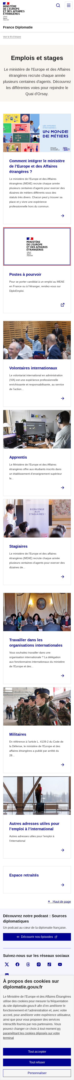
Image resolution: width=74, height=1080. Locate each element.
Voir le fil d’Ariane (12, 37)
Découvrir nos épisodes (37, 936)
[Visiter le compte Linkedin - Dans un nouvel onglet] (7, 975)
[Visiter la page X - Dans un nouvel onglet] (7, 964)
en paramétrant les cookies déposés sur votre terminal (32, 1033)
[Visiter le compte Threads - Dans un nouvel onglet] (28, 964)
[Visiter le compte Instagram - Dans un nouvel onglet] (39, 964)
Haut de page (61, 901)
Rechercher (58, 5)
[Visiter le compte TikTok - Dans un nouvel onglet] (49, 964)
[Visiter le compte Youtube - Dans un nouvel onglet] (60, 964)
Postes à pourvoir (25, 274)
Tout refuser (37, 1062)
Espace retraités (24, 875)
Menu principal (68, 5)
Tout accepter (37, 1051)
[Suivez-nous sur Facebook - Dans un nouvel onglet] (17, 964)
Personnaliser (37, 1073)
